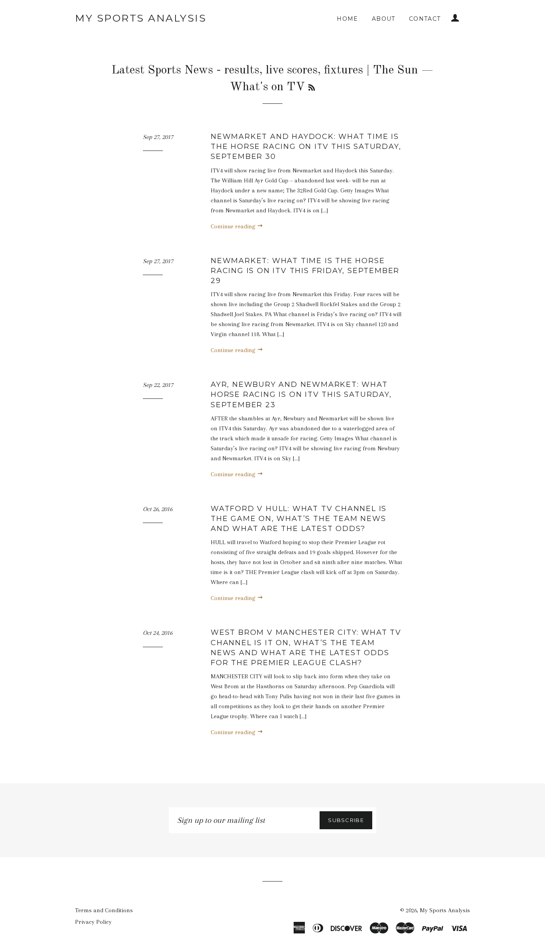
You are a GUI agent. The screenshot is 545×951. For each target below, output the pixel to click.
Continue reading (234, 226)
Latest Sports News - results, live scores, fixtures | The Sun (264, 70)
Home (347, 18)
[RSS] (311, 88)
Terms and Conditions (104, 910)
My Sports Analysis (140, 18)
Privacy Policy (93, 921)
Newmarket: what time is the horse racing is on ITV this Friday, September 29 (305, 270)
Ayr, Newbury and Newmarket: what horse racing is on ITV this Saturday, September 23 (301, 394)
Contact (425, 18)
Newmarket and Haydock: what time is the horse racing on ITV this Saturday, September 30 (306, 146)
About (383, 18)
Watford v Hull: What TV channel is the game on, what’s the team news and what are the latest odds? (299, 518)
